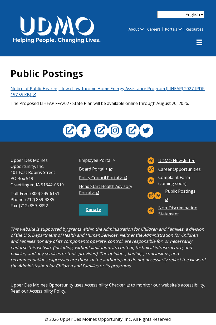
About (134, 29)
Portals (171, 29)
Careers (153, 29)
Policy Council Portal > (100, 178)
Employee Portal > (97, 160)
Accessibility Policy (47, 291)
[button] (142, 29)
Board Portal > (93, 169)
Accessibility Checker (105, 285)
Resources (194, 29)
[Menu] (199, 42)
